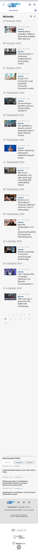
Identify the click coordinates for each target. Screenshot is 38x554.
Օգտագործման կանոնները (13, 510)
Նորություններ (18, 477)
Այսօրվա (8, 462)
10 (29, 314)
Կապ (25, 510)
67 (29, 319)
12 (10, 319)
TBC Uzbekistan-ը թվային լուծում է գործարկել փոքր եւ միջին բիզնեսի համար (26, 130)
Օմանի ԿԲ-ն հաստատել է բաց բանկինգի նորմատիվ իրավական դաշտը (26, 83)
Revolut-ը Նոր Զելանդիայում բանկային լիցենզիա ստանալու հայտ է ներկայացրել (26, 205)
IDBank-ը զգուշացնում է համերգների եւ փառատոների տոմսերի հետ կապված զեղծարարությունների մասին (15, 483)
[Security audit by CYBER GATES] (19, 537)
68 (6, 323)
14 (20, 319)
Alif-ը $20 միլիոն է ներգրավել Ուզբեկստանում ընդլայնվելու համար (25, 59)
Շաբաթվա (19, 462)
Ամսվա (30, 462)
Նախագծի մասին (24, 507)
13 (15, 319)
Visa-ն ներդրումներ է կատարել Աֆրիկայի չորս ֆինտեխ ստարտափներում (26, 279)
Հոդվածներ (17, 466)
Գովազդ (31, 510)
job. (13, 10)
